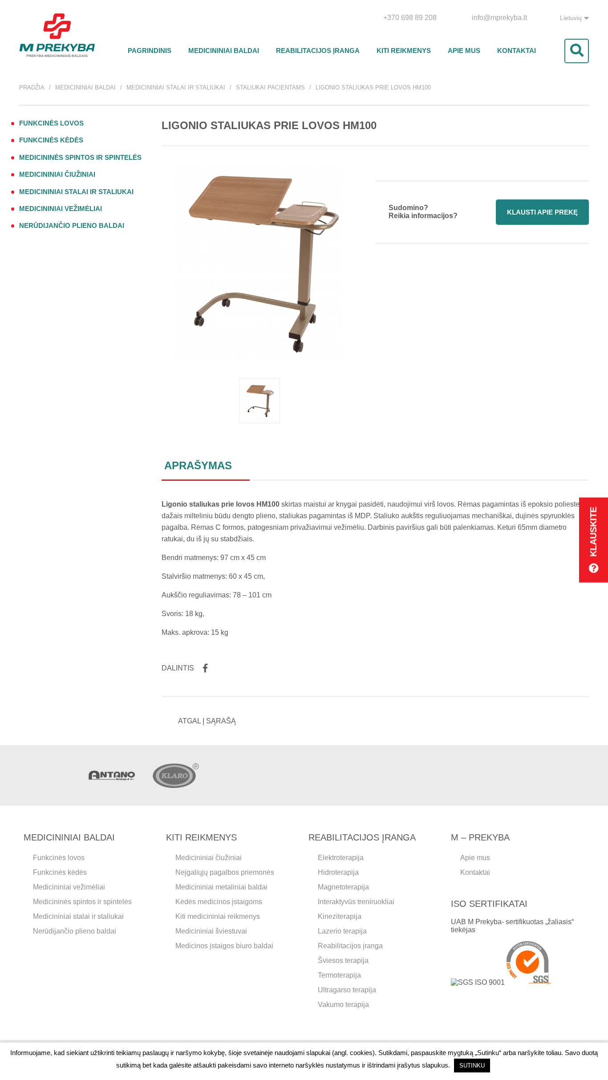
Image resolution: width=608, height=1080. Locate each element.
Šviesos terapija (343, 960)
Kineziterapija (339, 916)
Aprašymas (198, 465)
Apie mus (464, 50)
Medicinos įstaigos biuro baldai (224, 946)
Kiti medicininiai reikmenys (217, 916)
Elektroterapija (341, 857)
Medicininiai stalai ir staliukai (175, 87)
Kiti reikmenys (404, 50)
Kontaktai (516, 50)
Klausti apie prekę (542, 212)
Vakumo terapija (343, 1004)
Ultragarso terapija (347, 990)
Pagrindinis (149, 50)
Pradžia (32, 87)
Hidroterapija (338, 872)
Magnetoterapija (343, 887)
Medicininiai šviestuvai (211, 931)
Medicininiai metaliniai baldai (221, 887)
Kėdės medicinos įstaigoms (218, 901)
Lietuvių (571, 17)
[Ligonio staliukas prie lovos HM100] (259, 400)
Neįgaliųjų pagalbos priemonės (224, 872)
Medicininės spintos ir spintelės (80, 157)
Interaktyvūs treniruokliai (356, 901)
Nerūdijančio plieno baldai (71, 225)
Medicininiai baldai (223, 50)
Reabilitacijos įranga (318, 50)
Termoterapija (339, 975)
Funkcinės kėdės (51, 140)
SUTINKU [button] (472, 1065)
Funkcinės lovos (51, 123)
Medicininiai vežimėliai (60, 208)
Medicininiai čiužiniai (57, 174)
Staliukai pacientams (270, 87)
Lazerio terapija (342, 931)
